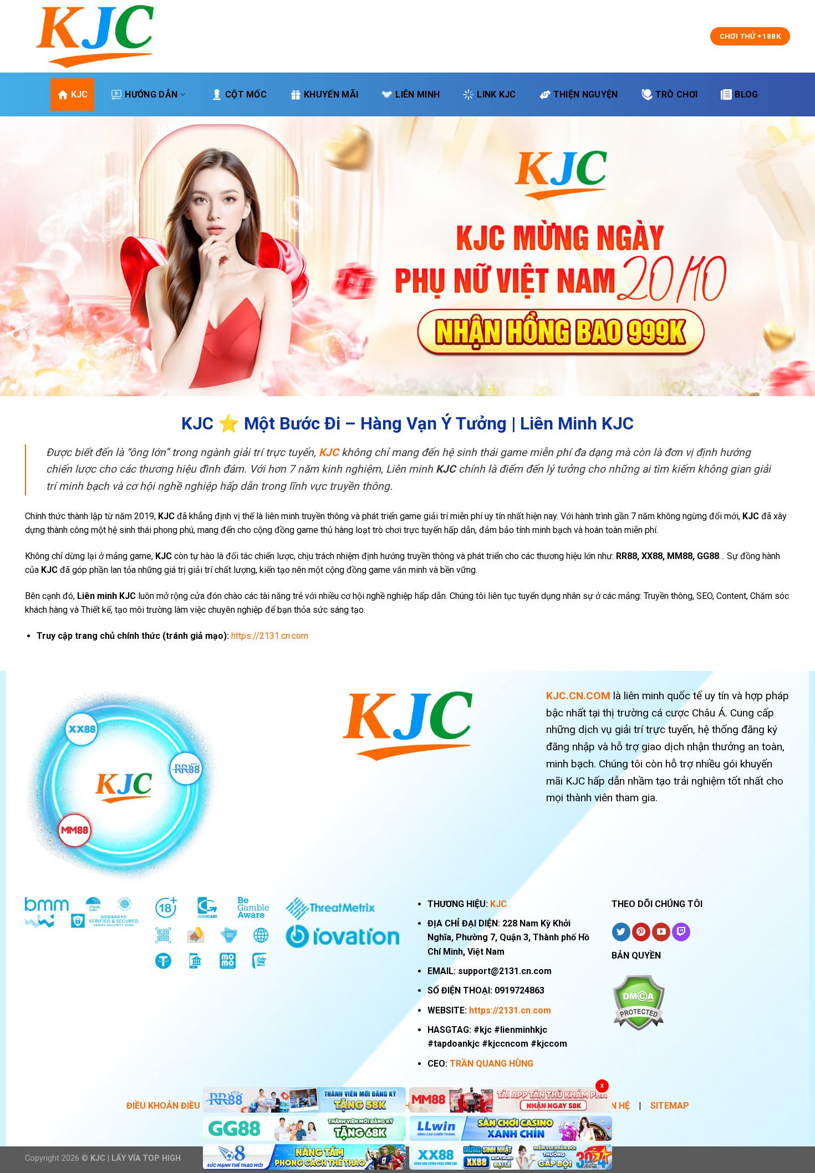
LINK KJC (496, 94)
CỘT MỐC (246, 94)
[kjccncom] (95, 36)
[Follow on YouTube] (661, 932)
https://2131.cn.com (510, 1010)
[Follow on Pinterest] (641, 932)
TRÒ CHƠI (676, 94)
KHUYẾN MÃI (331, 94)
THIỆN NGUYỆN (585, 94)
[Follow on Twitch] (681, 932)
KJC (79, 94)
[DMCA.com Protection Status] (638, 1002)
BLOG (746, 94)
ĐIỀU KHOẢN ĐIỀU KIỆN (173, 1105)
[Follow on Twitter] (621, 932)
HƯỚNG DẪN (151, 94)
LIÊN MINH (417, 94)
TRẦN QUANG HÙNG (491, 1063)
